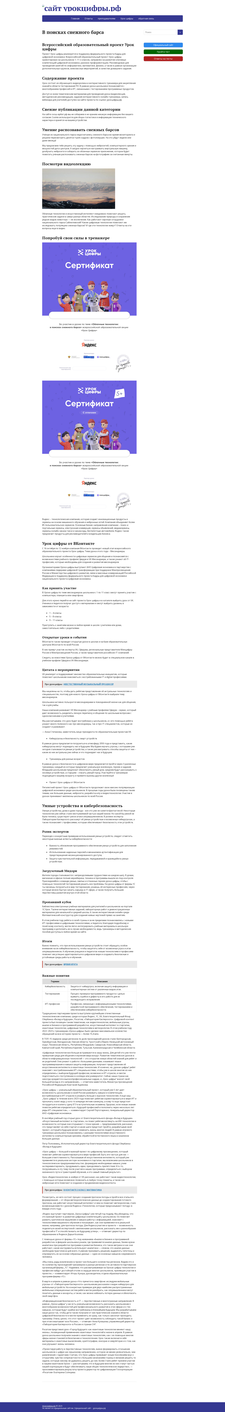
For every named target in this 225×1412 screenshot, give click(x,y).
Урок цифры (126, 18)
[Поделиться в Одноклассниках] (57, 1390)
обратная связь (146, 18)
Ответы (89, 18)
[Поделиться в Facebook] (44, 1390)
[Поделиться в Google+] (64, 1390)
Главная (75, 18)
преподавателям (106, 18)
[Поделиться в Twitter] (70, 1390)
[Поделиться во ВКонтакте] (51, 1390)
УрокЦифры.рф (49, 1406)
